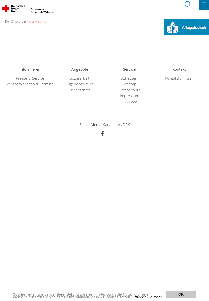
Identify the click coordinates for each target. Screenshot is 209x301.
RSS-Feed (129, 101)
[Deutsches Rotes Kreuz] (14, 9)
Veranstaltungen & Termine (30, 84)
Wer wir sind (37, 21)
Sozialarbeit (79, 78)
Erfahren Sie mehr (147, 296)
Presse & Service (30, 78)
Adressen (129, 78)
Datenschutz (129, 89)
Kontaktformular (179, 78)
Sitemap (129, 84)
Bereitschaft (80, 89)
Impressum (129, 95)
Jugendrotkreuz (80, 84)
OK (181, 294)
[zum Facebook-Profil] (103, 134)
